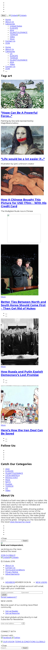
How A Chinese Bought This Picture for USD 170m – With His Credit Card (23, 203)
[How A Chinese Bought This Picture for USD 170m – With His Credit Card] (22, 195)
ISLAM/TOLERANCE (18, 32)
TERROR (14, 35)
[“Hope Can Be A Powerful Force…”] (22, 108)
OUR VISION (8, 642)
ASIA (12, 30)
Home (8, 20)
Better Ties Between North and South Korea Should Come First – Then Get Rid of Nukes (23, 305)
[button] (6, 638)
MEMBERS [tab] (10, 582)
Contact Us (10, 41)
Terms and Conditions (15, 570)
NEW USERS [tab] (41, 582)
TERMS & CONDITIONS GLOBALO (30, 642)
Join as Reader (11, 611)
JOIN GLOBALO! (8, 555)
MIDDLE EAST (11, 478)
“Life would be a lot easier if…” (23, 159)
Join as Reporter (12, 613)
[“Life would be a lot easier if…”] (22, 154)
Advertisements (12, 574)
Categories (10, 24)
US (11, 54)
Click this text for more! (20, 522)
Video (12, 37)
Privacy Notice (11, 572)
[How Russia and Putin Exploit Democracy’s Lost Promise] (19, 364)
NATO (8, 482)
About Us (9, 22)
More (12, 39)
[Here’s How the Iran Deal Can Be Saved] (19, 423)
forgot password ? (9, 597)
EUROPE (14, 28)
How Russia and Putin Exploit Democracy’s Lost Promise (22, 373)
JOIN (7, 43)
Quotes (8, 484)
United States (16, 26)
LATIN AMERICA (12, 475)
